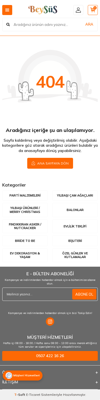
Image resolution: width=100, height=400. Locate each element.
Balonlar (75, 210)
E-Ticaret (33, 394)
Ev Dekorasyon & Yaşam (25, 255)
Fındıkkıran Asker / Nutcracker (25, 226)
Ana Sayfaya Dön (52, 163)
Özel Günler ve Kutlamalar (75, 255)
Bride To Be (25, 241)
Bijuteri (75, 241)
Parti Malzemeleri (25, 195)
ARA (89, 24)
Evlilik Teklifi (75, 226)
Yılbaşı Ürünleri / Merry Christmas (25, 210)
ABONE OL (84, 294)
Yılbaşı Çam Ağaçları (75, 195)
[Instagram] (50, 321)
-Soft (20, 394)
